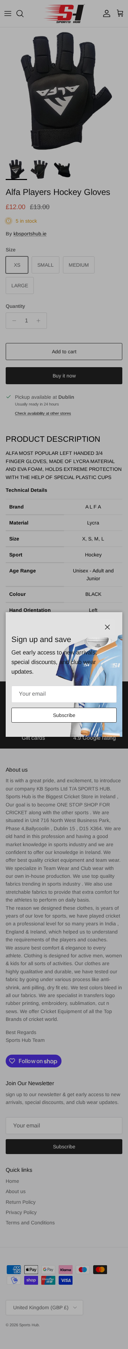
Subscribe (64, 715)
